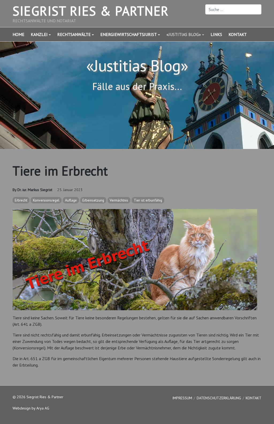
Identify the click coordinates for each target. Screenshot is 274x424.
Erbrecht (21, 200)
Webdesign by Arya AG (31, 408)
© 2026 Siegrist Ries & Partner (38, 396)
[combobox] (233, 9)
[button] (44, 34)
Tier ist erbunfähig (148, 200)
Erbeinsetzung (93, 200)
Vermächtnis (119, 200)
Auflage (71, 200)
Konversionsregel (46, 200)
